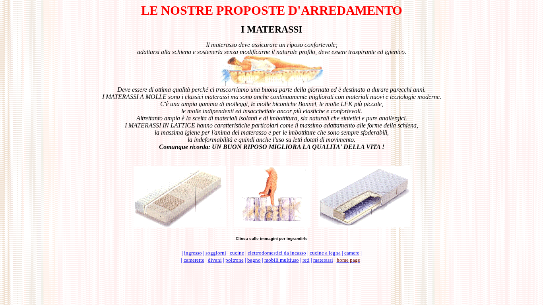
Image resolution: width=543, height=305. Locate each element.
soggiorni (216, 253)
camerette (194, 260)
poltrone (234, 260)
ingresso (193, 253)
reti (306, 260)
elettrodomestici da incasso (277, 253)
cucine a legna (325, 253)
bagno (254, 260)
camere (351, 253)
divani (215, 260)
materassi (323, 260)
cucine (237, 253)
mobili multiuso (281, 260)
